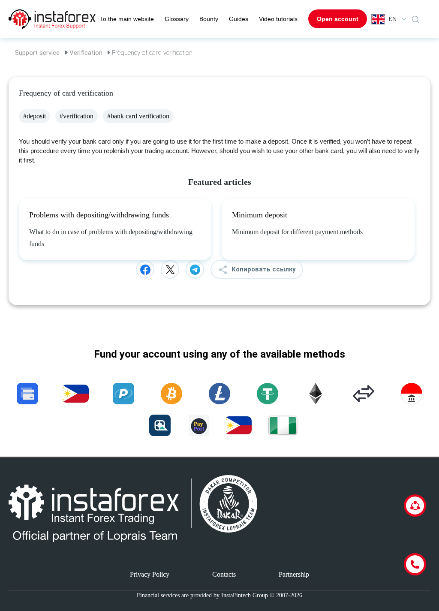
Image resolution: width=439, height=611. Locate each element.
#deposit (34, 116)
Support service (37, 53)
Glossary (177, 18)
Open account (337, 18)
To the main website (127, 18)
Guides (238, 18)
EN (392, 19)
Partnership (294, 574)
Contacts (224, 574)
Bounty (208, 18)
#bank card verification (138, 116)
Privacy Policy (149, 574)
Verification (85, 53)
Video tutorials (278, 18)
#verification (76, 116)
